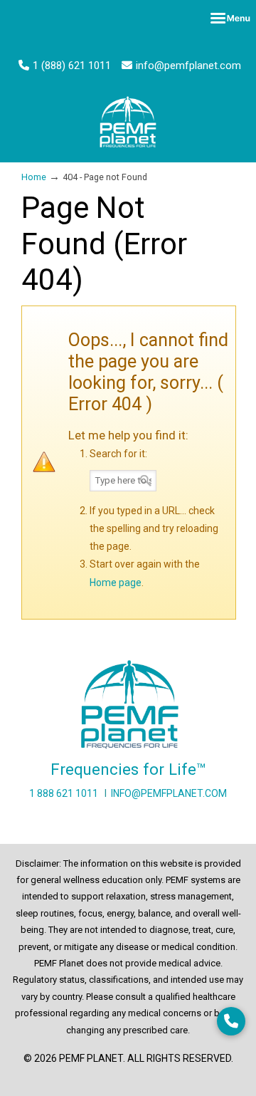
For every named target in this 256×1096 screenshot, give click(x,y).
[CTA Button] (231, 1021)
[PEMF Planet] (128, 121)
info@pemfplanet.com (188, 65)
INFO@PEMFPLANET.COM (169, 793)
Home (33, 177)
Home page (116, 582)
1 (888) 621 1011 (72, 65)
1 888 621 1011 (63, 793)
